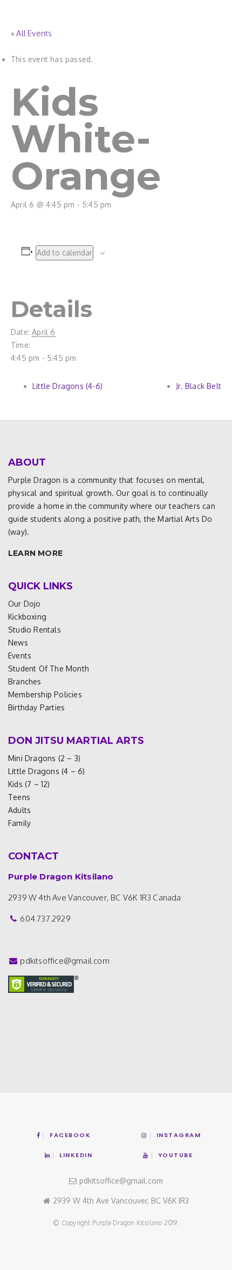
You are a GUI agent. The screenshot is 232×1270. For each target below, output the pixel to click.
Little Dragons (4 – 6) (46, 771)
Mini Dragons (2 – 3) (44, 758)
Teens (19, 797)
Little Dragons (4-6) (67, 386)
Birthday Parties (36, 707)
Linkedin (75, 1155)
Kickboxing (27, 616)
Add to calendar (64, 252)
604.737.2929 (45, 918)
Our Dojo (24, 603)
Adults (19, 810)
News (18, 642)
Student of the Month (48, 668)
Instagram (178, 1135)
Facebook (70, 1135)
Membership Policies (45, 694)
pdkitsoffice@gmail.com (64, 961)
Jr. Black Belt (198, 386)
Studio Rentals (34, 629)
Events (19, 655)
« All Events (31, 33)
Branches (25, 681)
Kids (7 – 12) (29, 784)
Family (19, 823)
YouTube (175, 1155)
